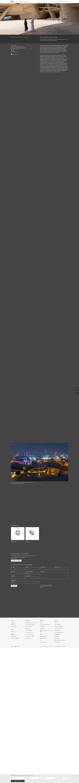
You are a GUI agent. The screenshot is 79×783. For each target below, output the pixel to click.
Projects (21, 1)
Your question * (42, 571)
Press (40, 640)
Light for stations (56, 642)
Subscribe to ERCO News (43, 642)
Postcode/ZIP (13, 575)
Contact (55, 1)
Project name (13, 571)
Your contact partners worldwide (16, 560)
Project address (27, 575)
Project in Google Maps (15, 54)
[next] (41, 355)
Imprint (51, 646)
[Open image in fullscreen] (39, 385)
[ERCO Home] (13, 1)
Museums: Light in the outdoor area (59, 640)
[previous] (37, 355)
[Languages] (66, 1)
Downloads (61, 1)
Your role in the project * (29, 571)
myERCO (58, 1)
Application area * (13, 580)
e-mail (22, 564)
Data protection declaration (57, 646)
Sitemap (48, 646)
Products (17, 1)
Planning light (26, 1)
